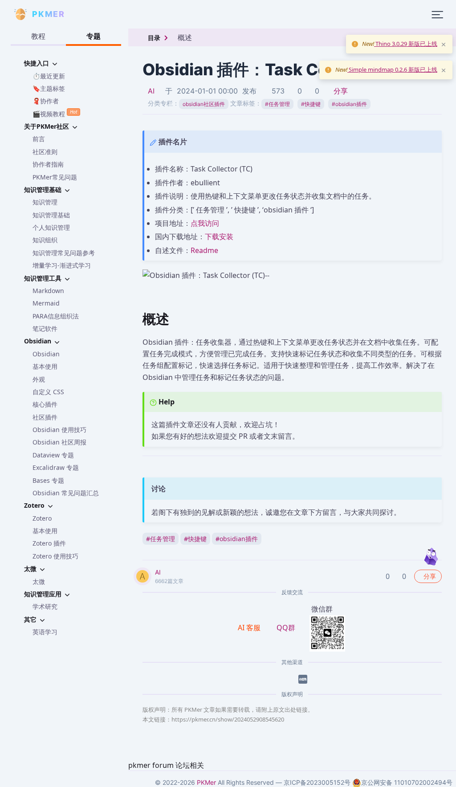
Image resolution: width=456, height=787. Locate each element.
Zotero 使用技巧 (55, 556)
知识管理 (45, 202)
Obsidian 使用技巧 (59, 429)
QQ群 (286, 627)
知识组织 (45, 240)
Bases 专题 (48, 480)
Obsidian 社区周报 (59, 442)
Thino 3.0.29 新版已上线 (405, 44)
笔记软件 (45, 328)
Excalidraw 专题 (56, 467)
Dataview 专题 (53, 455)
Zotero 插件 (49, 543)
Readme (204, 250)
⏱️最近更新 (49, 76)
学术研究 (45, 606)
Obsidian (46, 354)
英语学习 (45, 632)
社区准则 (45, 151)
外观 (39, 379)
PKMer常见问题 (55, 177)
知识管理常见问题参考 (64, 253)
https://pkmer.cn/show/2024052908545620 (227, 719)
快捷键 (311, 104)
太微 (39, 581)
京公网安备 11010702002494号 (406, 782)
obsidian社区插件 (204, 104)
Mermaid (46, 303)
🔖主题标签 (49, 88)
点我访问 (205, 223)
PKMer (206, 782)
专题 (93, 36)
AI (151, 90)
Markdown (48, 290)
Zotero (42, 518)
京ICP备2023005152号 (317, 782)
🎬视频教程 (55, 113)
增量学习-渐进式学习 (62, 265)
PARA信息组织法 (56, 316)
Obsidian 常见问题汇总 (66, 493)
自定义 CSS (48, 391)
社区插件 (45, 417)
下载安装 (219, 236)
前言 (39, 139)
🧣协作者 (46, 101)
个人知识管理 (51, 227)
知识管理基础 (51, 215)
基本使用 (45, 366)
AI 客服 (250, 627)
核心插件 (45, 404)
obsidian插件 (349, 104)
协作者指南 (48, 164)
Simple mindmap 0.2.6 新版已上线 (392, 69)
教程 (38, 36)
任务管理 (277, 104)
